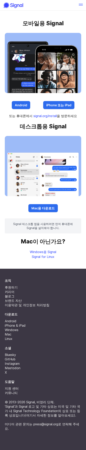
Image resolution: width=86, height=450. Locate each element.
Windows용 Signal (43, 252)
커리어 (9, 292)
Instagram (12, 364)
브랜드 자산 (13, 301)
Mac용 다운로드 (43, 208)
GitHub (10, 359)
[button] (81, 5)
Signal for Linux (43, 257)
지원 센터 (12, 388)
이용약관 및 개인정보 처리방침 (27, 305)
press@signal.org (45, 424)
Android (21, 105)
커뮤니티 (11, 393)
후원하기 (11, 287)
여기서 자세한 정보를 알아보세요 (50, 415)
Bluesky (10, 355)
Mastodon (12, 368)
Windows (11, 330)
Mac (8, 334)
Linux (8, 339)
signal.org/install (45, 116)
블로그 (9, 296)
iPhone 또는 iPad (58, 105)
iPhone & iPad (15, 325)
